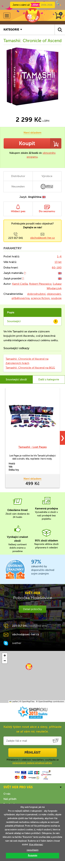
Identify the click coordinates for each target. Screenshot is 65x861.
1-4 (59, 256)
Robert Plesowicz (40, 283)
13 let (58, 262)
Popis (10, 312)
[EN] (60, 273)
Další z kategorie (48, 379)
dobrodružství (36, 293)
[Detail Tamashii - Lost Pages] (32, 416)
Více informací (36, 844)
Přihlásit (32, 752)
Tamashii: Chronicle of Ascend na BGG (30, 367)
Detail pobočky (32, 609)
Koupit (27, 143)
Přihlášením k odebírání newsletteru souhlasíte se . (33, 761)
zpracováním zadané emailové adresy (32, 763)
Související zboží (16, 379)
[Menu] (6, 15)
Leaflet (14, 701)
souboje (56, 298)
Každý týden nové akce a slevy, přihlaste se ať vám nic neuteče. (32, 729)
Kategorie (11, 29)
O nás (6, 793)
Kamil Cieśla (20, 283)
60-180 (57, 267)
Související (31, 321)
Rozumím (32, 855)
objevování (54, 293)
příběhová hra (20, 298)
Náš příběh (9, 799)
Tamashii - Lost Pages (32, 447)
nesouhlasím (32, 850)
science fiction (40, 298)
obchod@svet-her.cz (42, 237)
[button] (29, 666)
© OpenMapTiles (26, 701)
